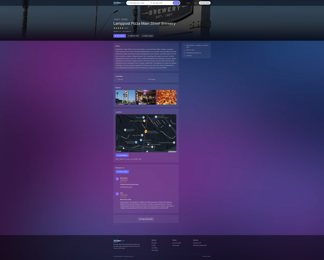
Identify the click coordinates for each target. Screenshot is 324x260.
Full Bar (154, 245)
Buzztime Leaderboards (199, 245)
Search (176, 3)
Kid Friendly (155, 250)
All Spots (154, 243)
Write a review (148, 36)
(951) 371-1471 (134, 36)
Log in (195, 3)
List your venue (204, 3)
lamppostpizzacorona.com (193, 52)
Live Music (155, 247)
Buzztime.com (197, 243)
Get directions (123, 155)
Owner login (175, 245)
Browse (189, 3)
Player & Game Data (147, 219)
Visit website (120, 36)
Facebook (189, 55)
